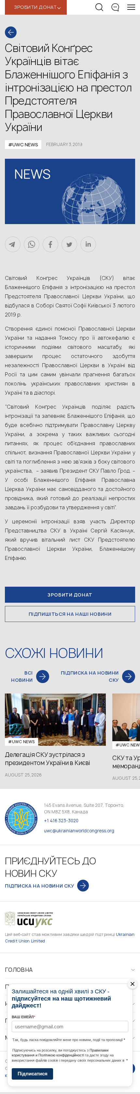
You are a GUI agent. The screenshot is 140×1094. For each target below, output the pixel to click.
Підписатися (33, 1073)
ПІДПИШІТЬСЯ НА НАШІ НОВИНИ (70, 614)
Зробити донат (70, 595)
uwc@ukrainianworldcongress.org (79, 831)
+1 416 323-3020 (61, 821)
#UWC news (23, 144)
